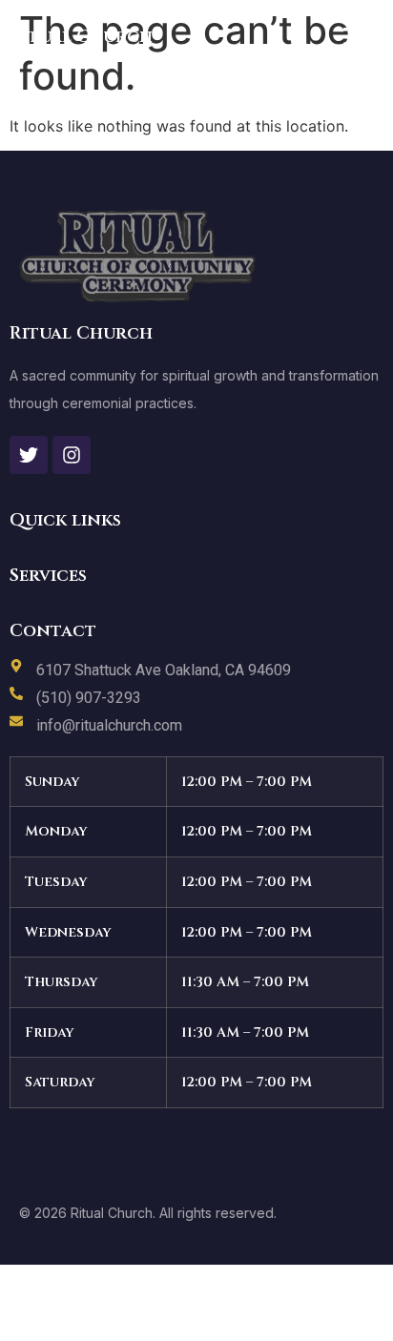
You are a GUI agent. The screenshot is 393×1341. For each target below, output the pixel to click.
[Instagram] (71, 455)
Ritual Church (81, 37)
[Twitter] (29, 455)
